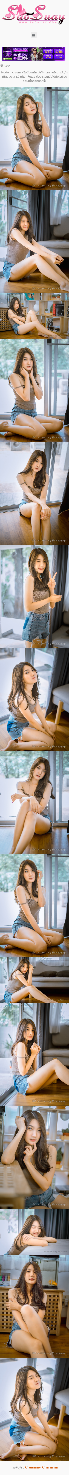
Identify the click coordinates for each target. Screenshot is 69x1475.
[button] (34, 35)
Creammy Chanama (41, 1467)
